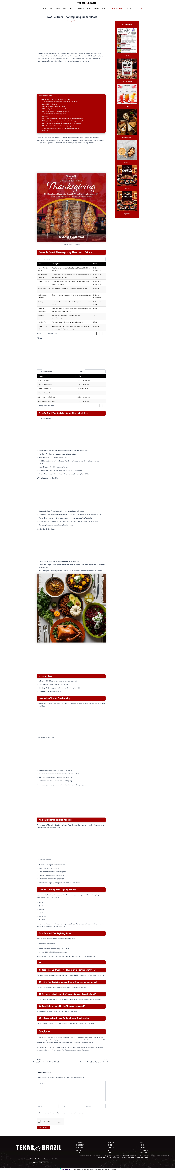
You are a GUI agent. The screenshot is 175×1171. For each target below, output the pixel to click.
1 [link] (97, 333)
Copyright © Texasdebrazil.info (38, 1163)
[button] (141, 9)
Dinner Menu (127, 81)
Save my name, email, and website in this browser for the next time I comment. (61, 1113)
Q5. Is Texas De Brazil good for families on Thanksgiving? (62, 128)
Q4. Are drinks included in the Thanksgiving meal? (59, 126)
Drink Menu (127, 107)
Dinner (58, 9)
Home (44, 9)
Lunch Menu (127, 56)
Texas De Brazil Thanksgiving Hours (54, 114)
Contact (129, 9)
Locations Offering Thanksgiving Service (56, 111)
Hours (89, 9)
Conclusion (44, 130)
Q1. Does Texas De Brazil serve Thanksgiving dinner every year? (63, 118)
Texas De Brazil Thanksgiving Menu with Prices (55, 99)
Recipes (104, 9)
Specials (96, 9)
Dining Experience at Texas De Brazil (54, 109)
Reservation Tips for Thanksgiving (54, 106)
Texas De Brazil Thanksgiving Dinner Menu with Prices (60, 102)
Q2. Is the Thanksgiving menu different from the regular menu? (63, 121)
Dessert (72, 9)
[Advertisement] (71, 38)
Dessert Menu (127, 137)
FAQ (47, 116)
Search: (82, 259)
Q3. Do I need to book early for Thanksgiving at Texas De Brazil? (63, 123)
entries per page (47, 259)
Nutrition (81, 9)
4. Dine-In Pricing (51, 104)
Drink (65, 9)
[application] (108, 8)
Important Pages (117, 9)
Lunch (51, 9)
